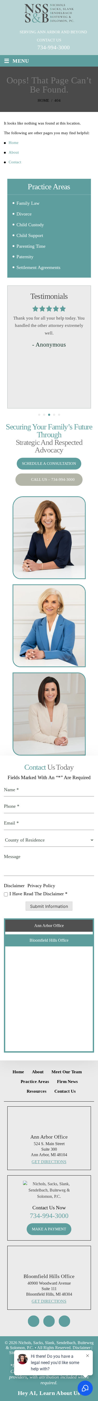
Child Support (29, 235)
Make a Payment (49, 1229)
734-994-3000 (53, 47)
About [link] (14, 152)
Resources (37, 1091)
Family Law (27, 203)
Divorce (24, 214)
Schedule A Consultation (49, 463)
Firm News (67, 1081)
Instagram (33, 1321)
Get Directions (49, 1162)
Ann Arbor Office (49, 925)
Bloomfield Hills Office (49, 940)
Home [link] (14, 143)
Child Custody (30, 224)
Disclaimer (14, 885)
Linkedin (64, 1321)
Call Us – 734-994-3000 (53, 479)
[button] (84, 214)
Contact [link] (15, 162)
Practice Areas (35, 1081)
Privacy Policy (41, 885)
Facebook (49, 1321)
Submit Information (49, 906)
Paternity (24, 256)
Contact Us (65, 1091)
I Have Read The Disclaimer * (38, 893)
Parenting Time (30, 246)
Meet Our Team (66, 1071)
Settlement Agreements (38, 267)
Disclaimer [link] (81, 1347)
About (38, 1071)
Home (18, 1071)
